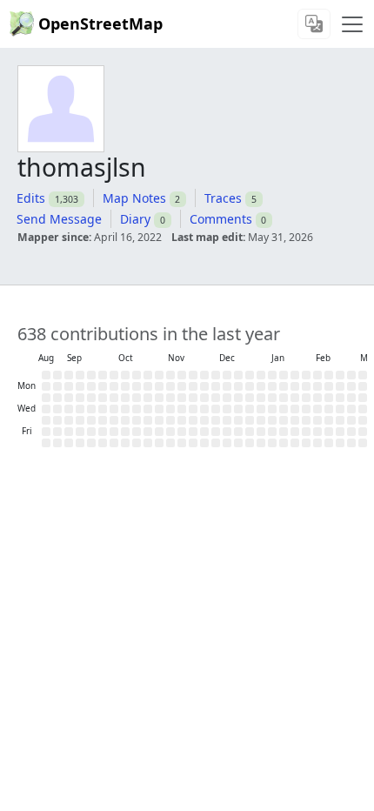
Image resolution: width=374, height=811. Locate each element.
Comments (221, 219)
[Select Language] (314, 24)
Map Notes (134, 198)
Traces (223, 198)
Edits (31, 198)
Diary (135, 219)
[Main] (352, 24)
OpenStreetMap (100, 23)
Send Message (59, 219)
